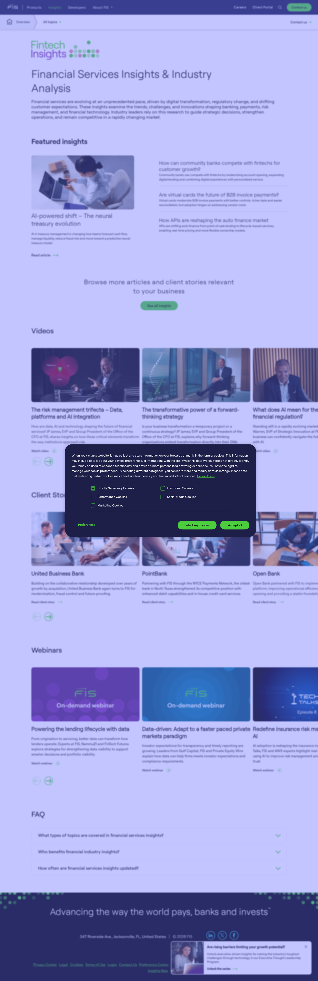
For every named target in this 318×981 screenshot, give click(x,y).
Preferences (86, 524)
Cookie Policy (206, 476)
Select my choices (197, 525)
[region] (160, 490)
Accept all (235, 525)
